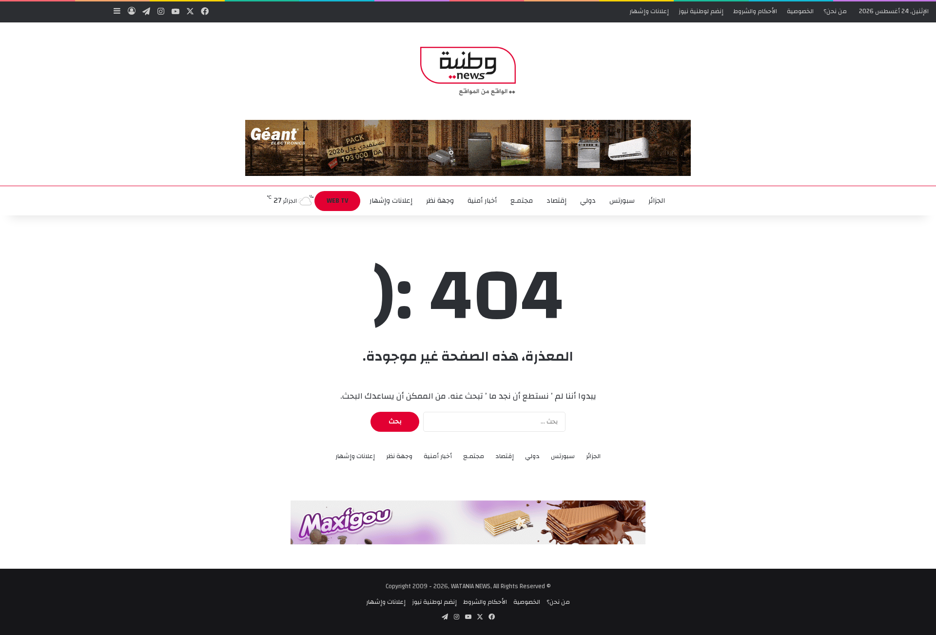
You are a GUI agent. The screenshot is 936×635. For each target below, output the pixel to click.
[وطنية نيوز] (467, 71)
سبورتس (622, 200)
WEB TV (337, 201)
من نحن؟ (835, 11)
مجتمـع (521, 200)
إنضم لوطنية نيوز (701, 11)
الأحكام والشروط (755, 11)
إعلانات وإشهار (649, 11)
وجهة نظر (440, 200)
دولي (588, 200)
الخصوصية (800, 11)
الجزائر (656, 200)
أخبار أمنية (482, 200)
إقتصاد (556, 200)
